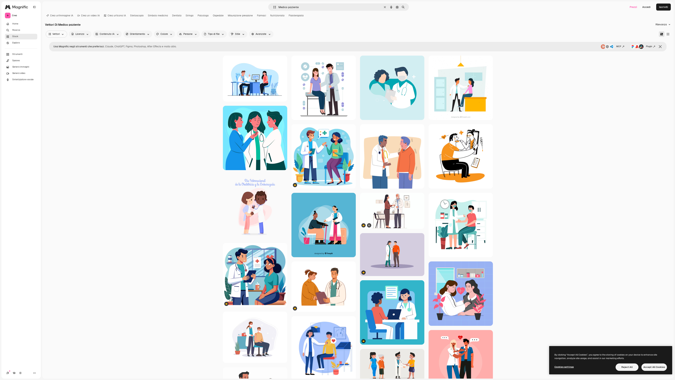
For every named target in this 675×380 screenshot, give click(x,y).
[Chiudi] (660, 47)
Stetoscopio (137, 15)
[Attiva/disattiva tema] (20, 373)
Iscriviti (663, 7)
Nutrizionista (277, 15)
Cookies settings (564, 366)
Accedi (646, 7)
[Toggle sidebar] (34, 7)
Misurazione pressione (240, 15)
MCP (618, 46)
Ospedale (218, 15)
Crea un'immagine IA (61, 15)
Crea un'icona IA (117, 15)
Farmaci (261, 15)
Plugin (649, 46)
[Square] (668, 34)
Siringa (189, 15)
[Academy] (14, 373)
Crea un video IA (90, 15)
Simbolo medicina (158, 15)
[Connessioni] (8, 373)
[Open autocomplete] (273, 7)
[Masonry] (661, 34)
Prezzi (633, 7)
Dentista (176, 15)
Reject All (627, 367)
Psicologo (203, 15)
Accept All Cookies (654, 367)
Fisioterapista (296, 15)
